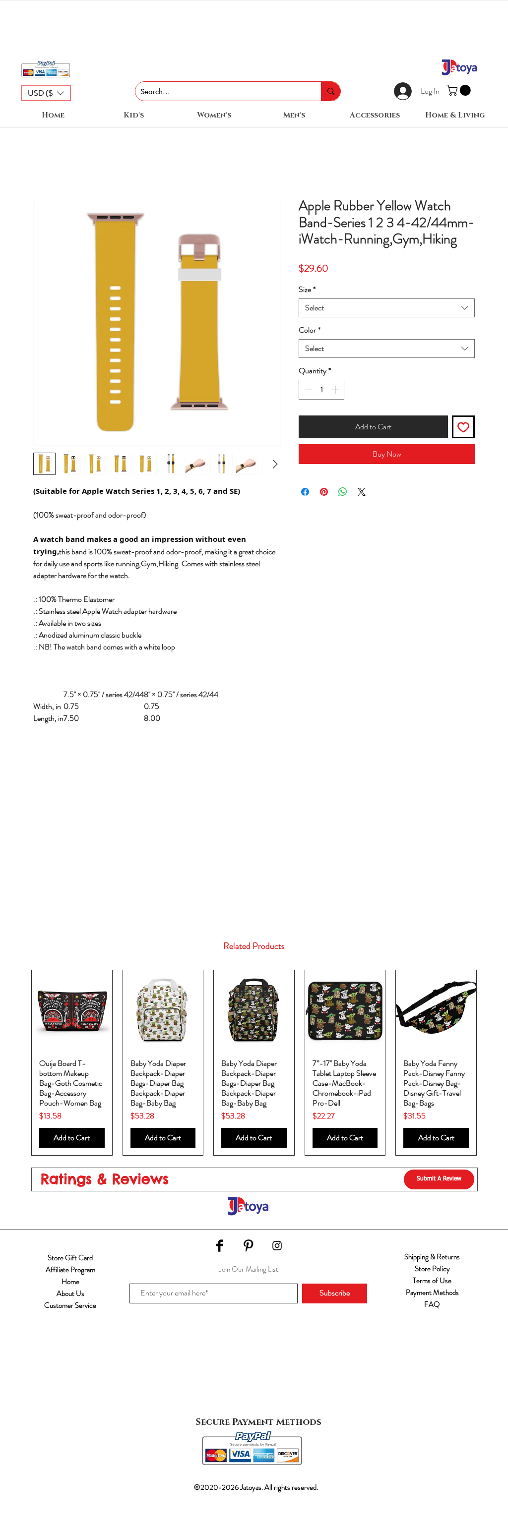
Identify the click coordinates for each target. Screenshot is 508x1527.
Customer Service (70, 1305)
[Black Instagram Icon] (277, 1245)
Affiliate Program (70, 1269)
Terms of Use (432, 1280)
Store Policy (432, 1268)
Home (70, 1281)
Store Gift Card (70, 1257)
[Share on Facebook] (305, 492)
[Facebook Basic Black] (219, 1245)
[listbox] (46, 93)
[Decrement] (307, 389)
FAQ (432, 1304)
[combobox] (387, 307)
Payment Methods (432, 1292)
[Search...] (330, 91)
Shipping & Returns (432, 1256)
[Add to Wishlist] (463, 426)
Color (309, 330)
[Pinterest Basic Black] (248, 1245)
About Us (70, 1293)
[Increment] (336, 389)
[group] (254, 1062)
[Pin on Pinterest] (324, 492)
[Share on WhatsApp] (343, 492)
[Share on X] (362, 492)
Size (307, 289)
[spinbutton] (321, 389)
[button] (46, 93)
